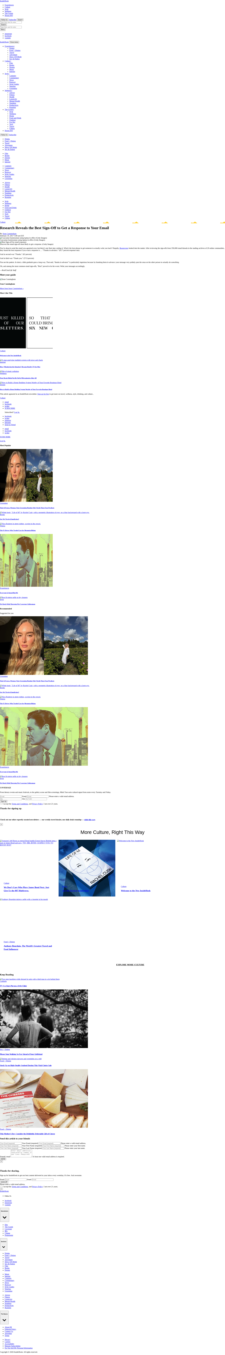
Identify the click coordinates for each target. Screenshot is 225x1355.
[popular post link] (26, 501)
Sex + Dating (5, 1050)
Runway (12, 82)
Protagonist (9, 1235)
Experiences (9, 5)
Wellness (8, 11)
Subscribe (12, 20)
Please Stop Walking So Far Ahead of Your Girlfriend (21, 1054)
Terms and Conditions (20, 804)
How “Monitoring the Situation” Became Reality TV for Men (20, 367)
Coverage (8, 1229)
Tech (11, 124)
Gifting (12, 129)
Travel (11, 53)
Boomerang (124, 248)
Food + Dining (14, 50)
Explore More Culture (130, 965)
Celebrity (12, 76)
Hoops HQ (9, 16)
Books (11, 65)
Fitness (12, 95)
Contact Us (9, 1331)
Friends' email (5, 1157)
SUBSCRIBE (10, 408)
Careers (7, 1342)
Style (6, 9)
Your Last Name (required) (32, 1148)
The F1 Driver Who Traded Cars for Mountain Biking (18, 530)
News (11, 80)
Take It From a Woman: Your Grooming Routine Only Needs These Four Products (27, 508)
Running (12, 107)
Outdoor (12, 120)
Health (11, 97)
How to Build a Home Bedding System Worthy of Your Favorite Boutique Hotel (26, 389)
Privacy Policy (37, 804)
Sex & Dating (14, 59)
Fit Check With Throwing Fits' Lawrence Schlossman (17, 604)
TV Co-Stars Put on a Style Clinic (13, 986)
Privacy (7, 1340)
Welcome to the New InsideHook (10, 355)
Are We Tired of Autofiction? (9, 519)
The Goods (9, 13)
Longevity (13, 99)
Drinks (11, 48)
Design (12, 67)
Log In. (17, 412)
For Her (12, 122)
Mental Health (14, 101)
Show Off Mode (15, 57)
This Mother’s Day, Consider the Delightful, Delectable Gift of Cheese (27, 1134)
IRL (6, 1231)
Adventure (13, 55)
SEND (3, 1159)
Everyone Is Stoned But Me (9, 593)
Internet (12, 72)
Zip (23, 799)
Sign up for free (43, 394)
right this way (89, 820)
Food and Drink (15, 118)
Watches (12, 86)
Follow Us (4, 20)
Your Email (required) (30, 1143)
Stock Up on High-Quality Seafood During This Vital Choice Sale (26, 1065)
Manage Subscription (12, 1346)
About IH (8, 1327)
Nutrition (12, 103)
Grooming (13, 88)
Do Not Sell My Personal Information (19, 1348)
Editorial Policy (10, 1329)
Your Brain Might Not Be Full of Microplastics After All (18, 378)
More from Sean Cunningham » (12, 288)
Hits (6, 1225)
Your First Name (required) (32, 1146)
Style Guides (14, 84)
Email (24, 796)
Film (11, 63)
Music (11, 69)
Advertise (8, 1333)
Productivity (13, 105)
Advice (12, 93)
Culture (7, 7)
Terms (7, 1336)
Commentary (14, 78)
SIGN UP (4, 1182)
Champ (7, 1233)
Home (11, 116)
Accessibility (9, 1344)
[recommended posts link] (28, 868)
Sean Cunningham (9, 234)
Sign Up (3, 801)
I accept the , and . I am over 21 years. (30, 804)
